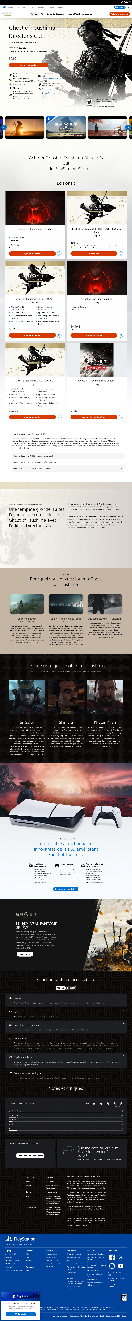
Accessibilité (50, 1257)
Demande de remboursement (72, 1273)
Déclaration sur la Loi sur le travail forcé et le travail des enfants (96, 1265)
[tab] (61, 988)
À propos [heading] (9, 1251)
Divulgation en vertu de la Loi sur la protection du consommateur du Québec (76, 1284)
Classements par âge (94, 1271)
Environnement (51, 1254)
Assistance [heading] (71, 1251)
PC (42, 14)
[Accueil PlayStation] (4, 7)
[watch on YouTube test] (79, 135)
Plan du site (122, 1316)
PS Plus (31, 7)
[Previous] (4, 127)
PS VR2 (28, 1260)
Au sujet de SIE (10, 1254)
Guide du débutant (55, 14)
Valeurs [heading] (49, 1251)
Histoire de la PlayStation (14, 1270)
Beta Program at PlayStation (113, 1285)
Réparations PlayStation (75, 1264)
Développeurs (92, 1279)
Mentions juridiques (60, 1316)
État (68, 1260)
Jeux (24, 7)
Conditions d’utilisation (95, 1254)
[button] (52, 78)
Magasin (10, 7)
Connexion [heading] (112, 1251)
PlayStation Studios (12, 1260)
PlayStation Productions (13, 1264)
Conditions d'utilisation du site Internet (103, 1316)
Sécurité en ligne (52, 1260)
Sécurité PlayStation (74, 1257)
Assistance (61, 7)
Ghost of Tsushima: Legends (79, 14)
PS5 (18, 7)
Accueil (8, 1244)
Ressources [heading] (92, 1251)
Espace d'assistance (74, 1254)
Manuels (70, 1278)
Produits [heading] (29, 1251)
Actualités (51, 7)
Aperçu (34, 14)
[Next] (128, 127)
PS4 (27, 1257)
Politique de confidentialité (78, 1316)
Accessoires (40, 7)
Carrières (8, 1257)
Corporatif (8, 1267)
